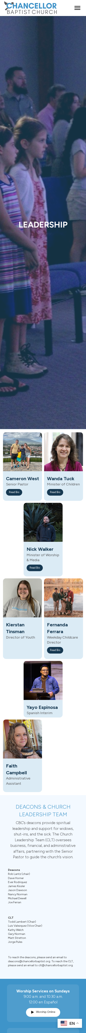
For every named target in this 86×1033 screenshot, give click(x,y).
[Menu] (77, 8)
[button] (14, 492)
